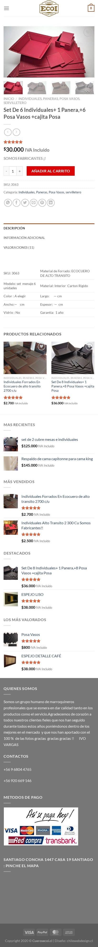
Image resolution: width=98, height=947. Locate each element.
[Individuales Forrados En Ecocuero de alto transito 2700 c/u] (25, 358)
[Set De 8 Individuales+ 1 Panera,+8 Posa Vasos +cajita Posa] (72, 358)
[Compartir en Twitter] (25, 203)
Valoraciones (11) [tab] (19, 247)
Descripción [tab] (14, 228)
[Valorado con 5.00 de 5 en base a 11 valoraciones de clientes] (49, 142)
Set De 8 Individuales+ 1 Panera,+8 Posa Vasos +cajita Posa (72, 386)
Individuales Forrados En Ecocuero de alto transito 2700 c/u (22, 386)
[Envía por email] (34, 203)
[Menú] (6, 8)
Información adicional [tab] (24, 238)
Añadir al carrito (50, 171)
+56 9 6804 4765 (17, 769)
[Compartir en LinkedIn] (51, 203)
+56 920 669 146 (18, 780)
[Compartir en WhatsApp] (8, 203)
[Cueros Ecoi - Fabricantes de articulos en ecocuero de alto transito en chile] (49, 8)
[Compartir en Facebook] (16, 203)
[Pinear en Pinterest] (42, 203)
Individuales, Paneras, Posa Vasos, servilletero (50, 192)
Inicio (9, 99)
